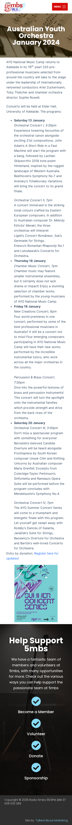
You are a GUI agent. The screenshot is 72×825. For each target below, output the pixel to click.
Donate (36, 756)
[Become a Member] (36, 701)
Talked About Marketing (52, 820)
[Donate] (36, 745)
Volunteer (36, 734)
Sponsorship (36, 778)
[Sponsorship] (36, 767)
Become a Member (36, 711)
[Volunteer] (36, 723)
